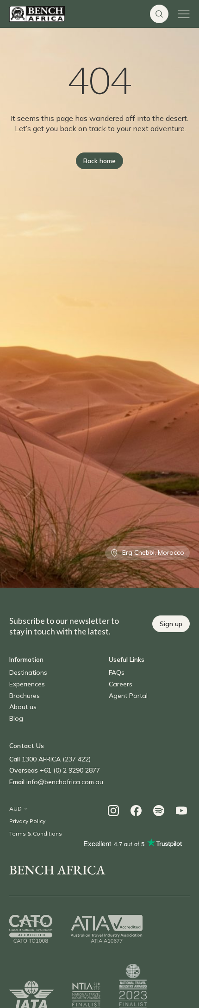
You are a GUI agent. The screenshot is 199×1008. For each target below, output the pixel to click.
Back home (99, 161)
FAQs (116, 672)
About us (23, 707)
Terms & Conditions (35, 833)
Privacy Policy (27, 821)
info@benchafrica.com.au (64, 782)
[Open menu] (184, 14)
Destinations (28, 672)
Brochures (24, 695)
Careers (120, 684)
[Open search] (159, 14)
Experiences (27, 684)
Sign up (171, 624)
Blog (16, 718)
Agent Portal (128, 695)
